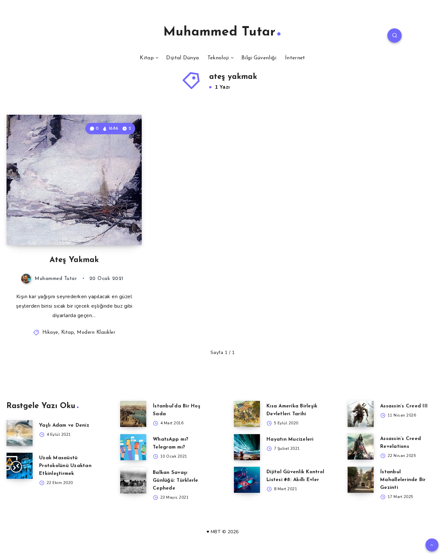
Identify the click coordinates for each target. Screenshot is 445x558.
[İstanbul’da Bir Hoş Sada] (133, 414)
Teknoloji (218, 58)
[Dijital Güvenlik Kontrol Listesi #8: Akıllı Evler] (247, 480)
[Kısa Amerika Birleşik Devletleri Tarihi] (247, 414)
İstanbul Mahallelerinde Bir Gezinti (403, 480)
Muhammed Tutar (219, 32)
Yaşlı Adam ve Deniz (64, 425)
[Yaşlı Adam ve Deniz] (20, 433)
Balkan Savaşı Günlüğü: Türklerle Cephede (175, 480)
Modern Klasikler (96, 332)
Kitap (147, 58)
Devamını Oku (116, 225)
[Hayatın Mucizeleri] (247, 447)
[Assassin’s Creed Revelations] (361, 446)
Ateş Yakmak (74, 260)
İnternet (295, 58)
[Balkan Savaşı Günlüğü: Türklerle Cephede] (133, 480)
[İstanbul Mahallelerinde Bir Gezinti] (361, 480)
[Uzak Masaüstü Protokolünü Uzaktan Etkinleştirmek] (20, 466)
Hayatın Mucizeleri (290, 439)
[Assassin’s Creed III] (361, 414)
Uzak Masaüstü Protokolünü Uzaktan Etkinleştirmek (65, 466)
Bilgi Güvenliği (259, 58)
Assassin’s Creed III (404, 406)
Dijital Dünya (182, 58)
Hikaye (50, 332)
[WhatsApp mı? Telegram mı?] (133, 447)
